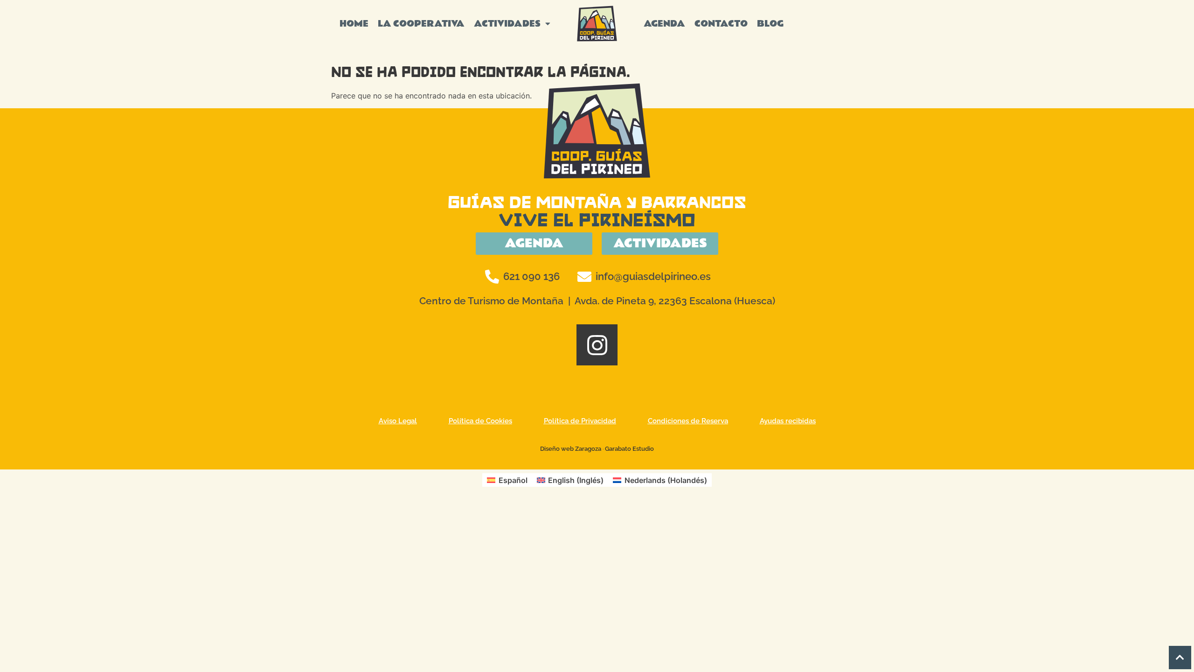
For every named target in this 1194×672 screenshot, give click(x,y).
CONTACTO (721, 23)
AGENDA (664, 23)
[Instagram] (597, 344)
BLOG (770, 23)
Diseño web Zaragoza (570, 448)
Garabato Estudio (629, 448)
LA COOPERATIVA (421, 23)
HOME (354, 23)
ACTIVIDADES (507, 23)
